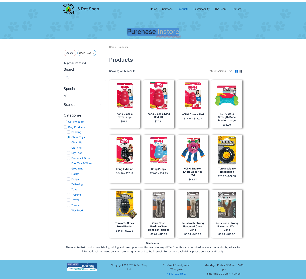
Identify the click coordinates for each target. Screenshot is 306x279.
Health (75, 173)
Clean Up (77, 142)
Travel (75, 200)
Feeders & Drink (80, 158)
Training (76, 194)
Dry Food (77, 152)
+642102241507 (177, 273)
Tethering (77, 184)
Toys (74, 189)
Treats (75, 205)
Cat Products (76, 121)
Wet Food (77, 210)
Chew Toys (78, 137)
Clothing (76, 147)
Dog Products (76, 127)
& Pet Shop (88, 8)
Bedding (76, 132)
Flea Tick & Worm (81, 163)
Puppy (75, 179)
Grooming (77, 168)
